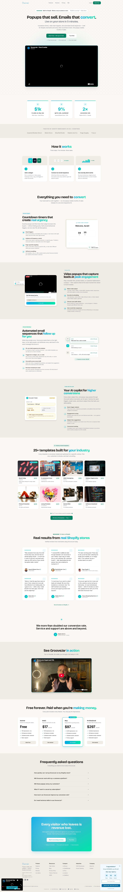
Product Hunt (63, 889)
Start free (96, 2)
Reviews (57, 2)
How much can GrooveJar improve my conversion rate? (51, 795)
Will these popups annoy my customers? (47, 784)
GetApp (77, 889)
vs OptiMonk (66, 875)
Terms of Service (53, 873)
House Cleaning (80, 868)
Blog (50, 868)
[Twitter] (23, 879)
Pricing (63, 2)
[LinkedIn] (25, 879)
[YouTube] (27, 879)
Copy (92, 238)
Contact (91, 868)
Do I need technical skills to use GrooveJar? (48, 800)
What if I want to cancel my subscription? (47, 789)
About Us (92, 866)
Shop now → (82, 245)
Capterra (71, 889)
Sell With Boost (55, 889)
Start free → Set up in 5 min (56, 35)
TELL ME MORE (12, 887)
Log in (90, 2)
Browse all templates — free (61, 518)
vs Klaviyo (65, 866)
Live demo (38, 873)
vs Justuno (65, 873)
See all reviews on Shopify (60, 604)
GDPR (50, 875)
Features (51, 2)
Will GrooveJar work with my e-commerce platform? (50, 778)
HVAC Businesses (80, 866)
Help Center (52, 866)
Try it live (71, 35)
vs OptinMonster (66, 868)
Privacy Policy (52, 870)
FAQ (68, 2)
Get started (50, 742)
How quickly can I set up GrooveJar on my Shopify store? (52, 773)
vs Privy (64, 870)
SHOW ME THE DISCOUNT (111, 885)
